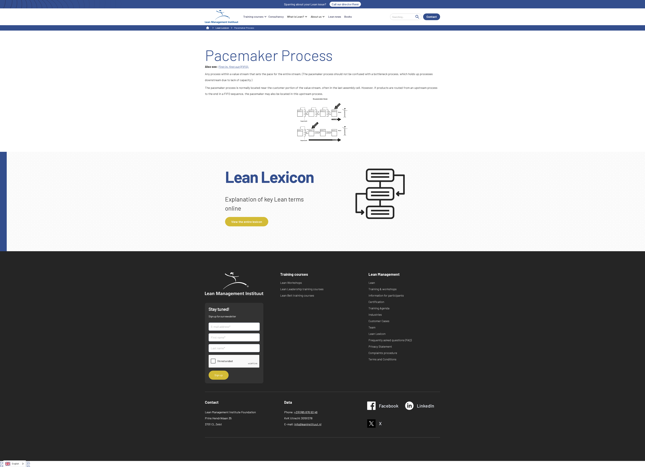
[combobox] (14, 463)
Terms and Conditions (382, 359)
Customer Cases (379, 320)
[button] (254, 16)
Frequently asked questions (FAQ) (390, 340)
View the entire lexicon (246, 222)
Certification (376, 301)
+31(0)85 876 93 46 (305, 412)
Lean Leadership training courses (302, 289)
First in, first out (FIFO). (234, 67)
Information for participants (386, 295)
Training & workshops (383, 289)
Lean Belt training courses (297, 295)
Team (372, 327)
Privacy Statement (380, 346)
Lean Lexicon (377, 333)
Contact (431, 16)
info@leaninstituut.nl (307, 424)
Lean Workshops (291, 282)
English (15, 463)
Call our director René (345, 4)
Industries (375, 314)
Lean (372, 282)
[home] (221, 17)
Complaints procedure (383, 352)
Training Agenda (379, 308)
